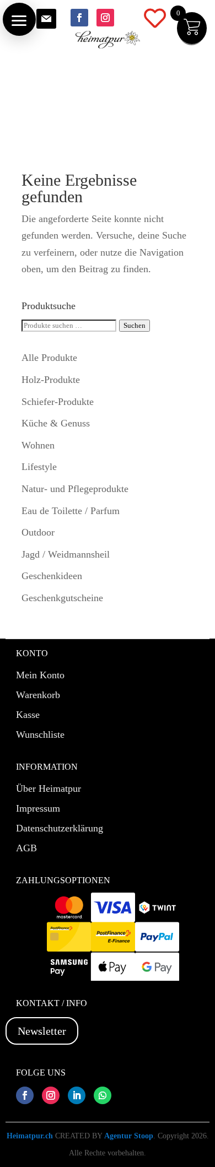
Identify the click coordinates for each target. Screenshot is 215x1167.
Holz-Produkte (51, 379)
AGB (26, 847)
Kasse (28, 714)
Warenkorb (38, 694)
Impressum (38, 808)
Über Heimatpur (48, 788)
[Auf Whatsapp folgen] (102, 1095)
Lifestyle (39, 466)
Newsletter (42, 1031)
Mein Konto (40, 674)
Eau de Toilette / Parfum (71, 510)
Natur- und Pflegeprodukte (75, 488)
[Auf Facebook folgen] (79, 17)
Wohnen (38, 445)
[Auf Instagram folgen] (105, 17)
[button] (19, 19)
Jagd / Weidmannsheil (66, 554)
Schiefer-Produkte (58, 401)
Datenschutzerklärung (59, 828)
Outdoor (38, 532)
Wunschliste (40, 734)
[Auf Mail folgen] (46, 19)
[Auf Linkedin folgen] (76, 1095)
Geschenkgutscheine (62, 597)
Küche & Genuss (56, 423)
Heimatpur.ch (30, 1136)
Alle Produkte (49, 357)
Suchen (134, 325)
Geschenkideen (52, 575)
